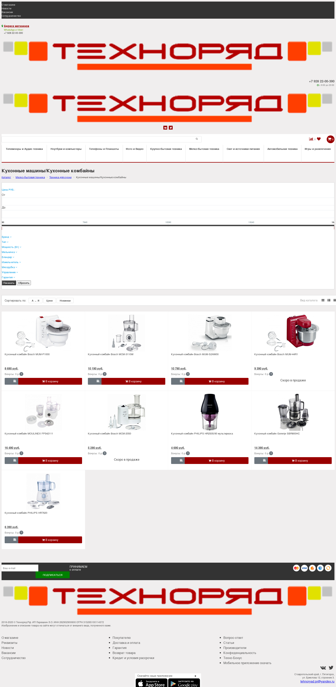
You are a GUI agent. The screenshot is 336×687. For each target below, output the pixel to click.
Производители (234, 647)
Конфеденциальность (239, 652)
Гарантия (120, 647)
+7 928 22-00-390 (321, 81)
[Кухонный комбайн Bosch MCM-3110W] (126, 333)
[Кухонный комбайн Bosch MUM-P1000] (43, 333)
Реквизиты (9, 642)
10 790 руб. (178, 368)
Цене (49, 300)
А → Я (35, 300)
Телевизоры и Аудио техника (24, 149)
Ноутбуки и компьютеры (66, 149)
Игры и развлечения (318, 149)
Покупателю (122, 637)
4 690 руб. (178, 448)
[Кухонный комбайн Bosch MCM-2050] (126, 412)
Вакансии (7, 12)
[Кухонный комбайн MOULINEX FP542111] (43, 412)
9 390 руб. (261, 368)
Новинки (65, 300)
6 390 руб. (11, 527)
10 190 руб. (95, 368)
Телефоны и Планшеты (104, 149)
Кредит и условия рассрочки (133, 658)
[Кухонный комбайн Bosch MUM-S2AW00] (210, 333)
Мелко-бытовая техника (204, 149)
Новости (6, 8)
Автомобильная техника (282, 149)
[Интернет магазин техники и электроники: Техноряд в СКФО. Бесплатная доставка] (168, 53)
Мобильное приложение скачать (247, 663)
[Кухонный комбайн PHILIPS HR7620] (43, 491)
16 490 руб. (12, 448)
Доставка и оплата (126, 642)
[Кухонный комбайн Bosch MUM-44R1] (293, 333)
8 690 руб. (11, 368)
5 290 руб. (95, 448)
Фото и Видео (135, 149)
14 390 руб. (262, 448)
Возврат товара (124, 652)
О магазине (8, 4)
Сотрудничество (11, 15)
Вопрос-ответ (233, 637)
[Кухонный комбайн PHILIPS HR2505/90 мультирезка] (210, 412)
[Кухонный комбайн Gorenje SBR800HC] (293, 412)
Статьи (228, 642)
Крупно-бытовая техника (166, 149)
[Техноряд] (168, 105)
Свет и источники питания (243, 149)
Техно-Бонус (232, 658)
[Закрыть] (194, 678)
